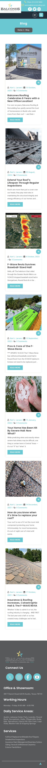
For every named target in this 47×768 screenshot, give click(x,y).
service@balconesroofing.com (35, 5)
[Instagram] (39, 9)
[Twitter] (34, 9)
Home (20, 30)
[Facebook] (30, 9)
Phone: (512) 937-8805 (34, 2)
